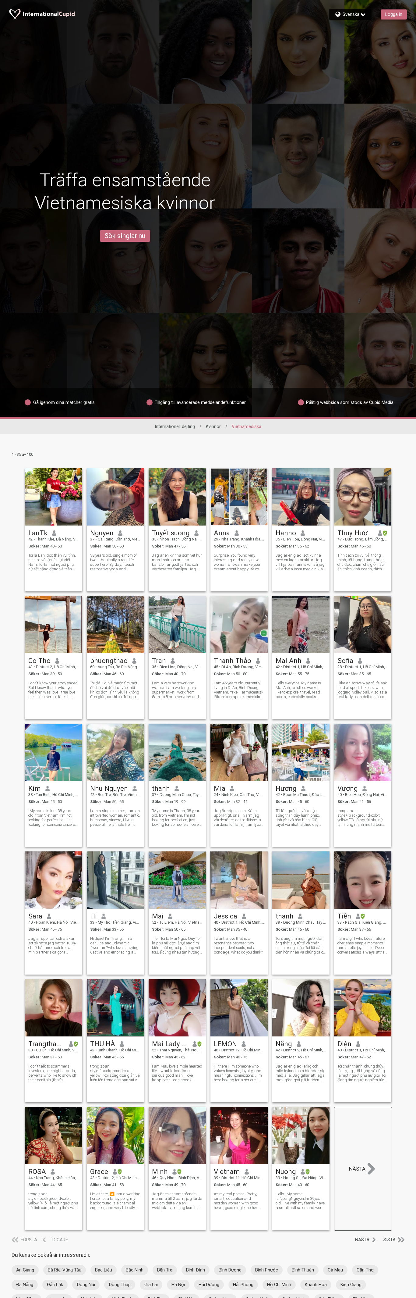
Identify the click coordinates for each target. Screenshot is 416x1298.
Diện (344, 1044)
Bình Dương (230, 1270)
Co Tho (39, 661)
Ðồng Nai (86, 1284)
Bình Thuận (303, 1270)
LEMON (225, 1044)
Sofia (345, 661)
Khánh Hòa (316, 1284)
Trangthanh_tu (46, 1044)
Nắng (284, 1044)
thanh (161, 788)
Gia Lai (151, 1284)
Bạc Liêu (103, 1270)
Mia (219, 788)
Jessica (225, 916)
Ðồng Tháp (120, 1284)
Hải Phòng (243, 1284)
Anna (222, 533)
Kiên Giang (350, 1284)
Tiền (344, 916)
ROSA (37, 1171)
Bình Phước (266, 1270)
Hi (93, 916)
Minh (160, 1171)
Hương (286, 788)
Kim (34, 788)
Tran (159, 661)
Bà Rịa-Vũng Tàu (64, 1270)
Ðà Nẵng (24, 1284)
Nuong (286, 1171)
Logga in (393, 14)
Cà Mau (335, 1270)
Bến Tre (164, 1270)
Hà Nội (178, 1284)
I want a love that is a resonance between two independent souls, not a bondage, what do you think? (238, 945)
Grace (99, 1171)
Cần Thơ (365, 1270)
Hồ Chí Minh (279, 1284)
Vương (347, 788)
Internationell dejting (175, 426)
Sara (35, 916)
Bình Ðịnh (195, 1270)
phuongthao (109, 661)
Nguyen (102, 533)
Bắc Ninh (134, 1270)
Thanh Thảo (232, 661)
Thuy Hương (355, 533)
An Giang (25, 1270)
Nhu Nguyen (109, 788)
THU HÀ (102, 1044)
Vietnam (227, 1171)
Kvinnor (213, 426)
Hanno (286, 533)
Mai (158, 916)
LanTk (38, 533)
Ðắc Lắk (55, 1284)
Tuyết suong (171, 533)
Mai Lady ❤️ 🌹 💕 (170, 1044)
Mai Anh (288, 661)
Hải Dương (209, 1284)
